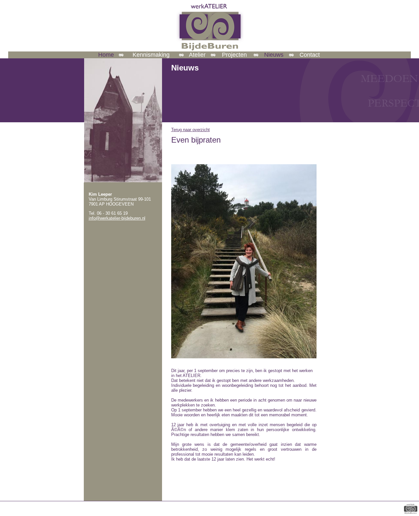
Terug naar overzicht (190, 129)
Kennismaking (151, 54)
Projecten (234, 54)
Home (106, 54)
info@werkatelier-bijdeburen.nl (117, 218)
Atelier (197, 54)
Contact (310, 54)
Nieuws (273, 54)
